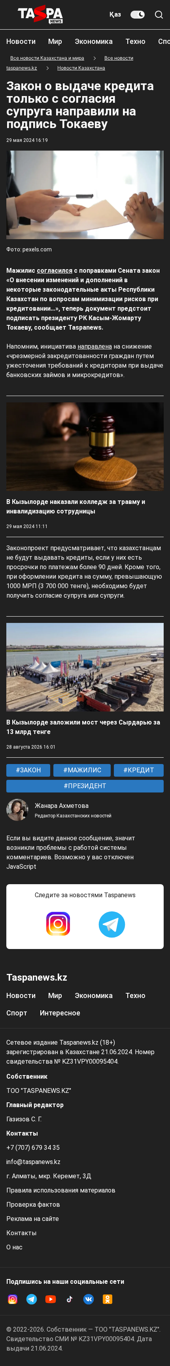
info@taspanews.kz (33, 1162)
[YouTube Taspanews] (50, 1299)
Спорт (16, 1013)
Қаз (115, 14)
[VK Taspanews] (88, 1299)
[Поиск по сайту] (159, 14)
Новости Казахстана (81, 68)
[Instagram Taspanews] (58, 924)
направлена (94, 346)
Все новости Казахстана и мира (47, 58)
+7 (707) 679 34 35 (33, 1147)
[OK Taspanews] (107, 1299)
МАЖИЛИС (83, 770)
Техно (135, 41)
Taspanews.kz (36, 977)
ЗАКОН (30, 770)
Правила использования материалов (60, 1190)
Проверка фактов (33, 1204)
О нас (14, 1247)
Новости (21, 41)
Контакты (21, 1233)
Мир (55, 41)
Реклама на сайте (32, 1219)
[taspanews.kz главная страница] (40, 15)
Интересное (60, 1013)
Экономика (94, 41)
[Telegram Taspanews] (112, 924)
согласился (54, 270)
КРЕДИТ (140, 770)
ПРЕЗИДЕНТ (86, 786)
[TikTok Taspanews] (69, 1299)
